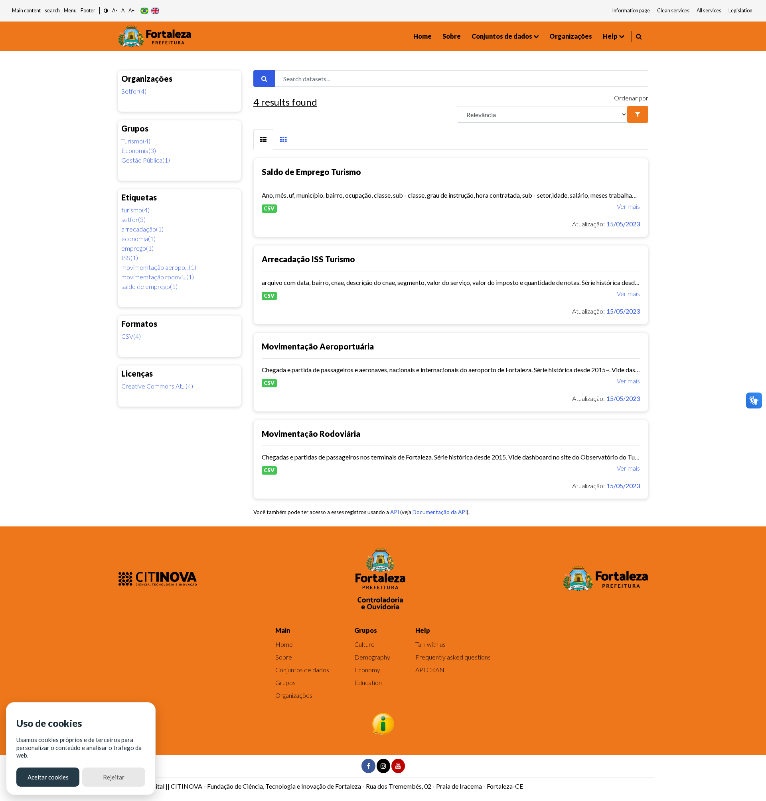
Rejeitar (113, 777)
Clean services (673, 11)
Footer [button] (88, 11)
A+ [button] (131, 11)
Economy (367, 669)
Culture (364, 644)
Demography (372, 657)
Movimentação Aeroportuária (318, 346)
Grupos (285, 682)
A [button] (122, 11)
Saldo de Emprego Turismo (311, 172)
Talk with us (430, 644)
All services (709, 11)
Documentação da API (440, 512)
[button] (106, 11)
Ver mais (628, 206)
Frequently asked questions (453, 657)
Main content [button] (26, 11)
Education (368, 682)
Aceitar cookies (48, 777)
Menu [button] (70, 11)
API (394, 512)
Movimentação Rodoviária (311, 433)
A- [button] (114, 11)
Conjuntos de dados (502, 36)
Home (422, 36)
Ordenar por (631, 98)
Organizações (570, 36)
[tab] (263, 139)
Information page (631, 11)
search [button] (52, 11)
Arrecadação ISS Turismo (308, 259)
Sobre (451, 36)
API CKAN (429, 669)
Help (610, 36)
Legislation (740, 11)
